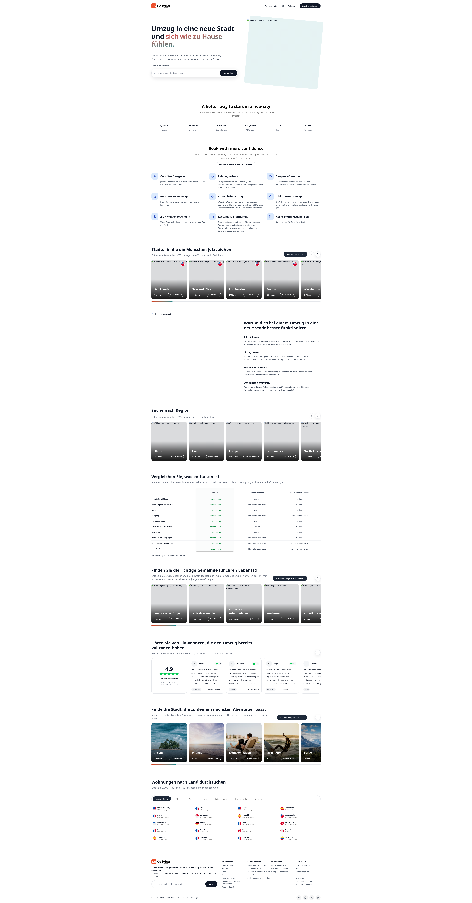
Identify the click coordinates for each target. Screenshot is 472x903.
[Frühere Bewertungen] (311, 652)
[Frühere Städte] (311, 254)
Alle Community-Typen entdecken (290, 578)
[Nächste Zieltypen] (318, 717)
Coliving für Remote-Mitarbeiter (258, 878)
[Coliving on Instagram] (305, 897)
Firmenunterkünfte (254, 868)
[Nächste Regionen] (318, 416)
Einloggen (292, 6)
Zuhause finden (271, 6)
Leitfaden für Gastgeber (280, 868)
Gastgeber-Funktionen (279, 872)
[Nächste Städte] (318, 254)
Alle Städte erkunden (295, 254)
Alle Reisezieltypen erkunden (292, 717)
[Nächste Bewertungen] (318, 652)
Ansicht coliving (215, 689)
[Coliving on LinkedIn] (318, 897)
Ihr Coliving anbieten (279, 865)
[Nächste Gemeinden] (318, 578)
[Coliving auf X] (311, 897)
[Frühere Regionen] (311, 416)
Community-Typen (229, 878)
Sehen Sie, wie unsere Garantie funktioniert (236, 164)
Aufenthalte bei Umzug (255, 875)
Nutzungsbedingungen (304, 884)
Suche (211, 884)
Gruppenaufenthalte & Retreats (258, 872)
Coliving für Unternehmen (256, 865)
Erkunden (228, 73)
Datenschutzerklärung (304, 881)
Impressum (300, 878)
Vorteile (225, 868)
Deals (224, 872)
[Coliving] (160, 5)
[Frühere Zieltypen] (311, 717)
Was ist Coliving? (228, 887)
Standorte (225, 875)
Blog (297, 868)
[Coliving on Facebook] (298, 897)
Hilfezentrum (300, 875)
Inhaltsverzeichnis (185, 897)
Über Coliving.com (303, 865)
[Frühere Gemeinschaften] (311, 578)
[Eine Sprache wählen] (282, 5)
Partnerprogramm (302, 872)
